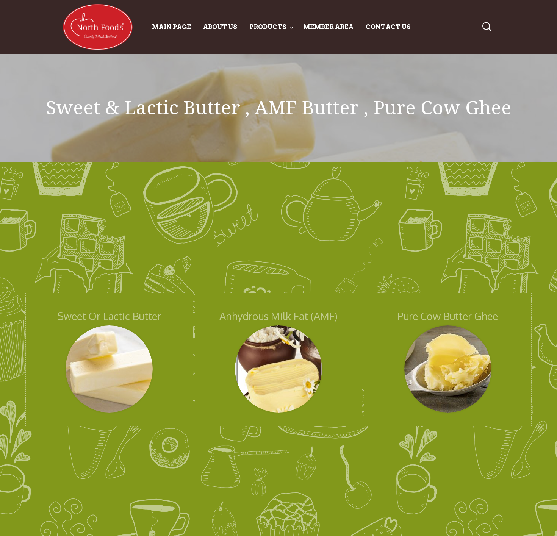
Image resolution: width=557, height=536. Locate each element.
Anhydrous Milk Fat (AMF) (278, 315)
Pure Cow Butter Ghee (447, 315)
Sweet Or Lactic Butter (109, 315)
